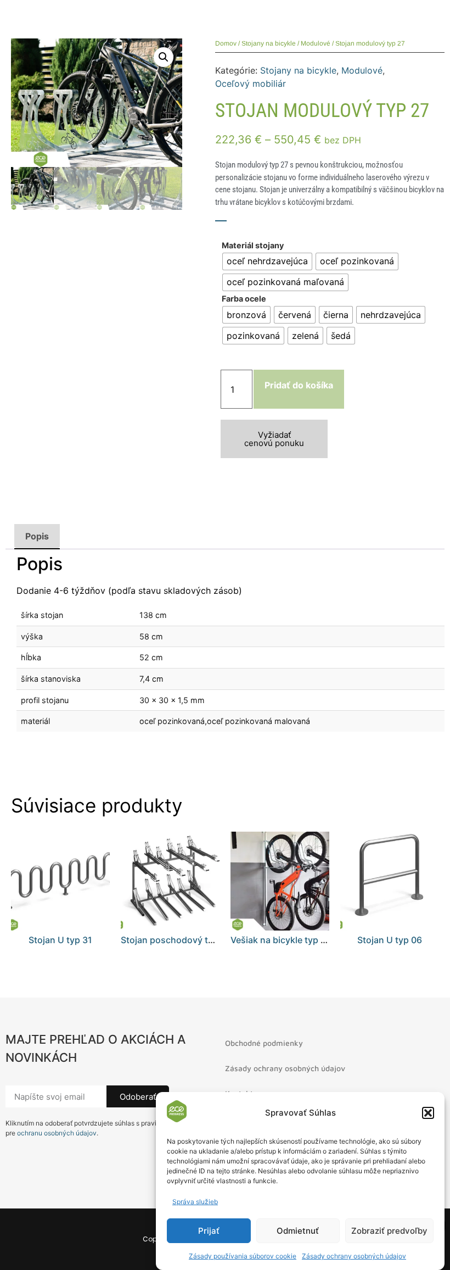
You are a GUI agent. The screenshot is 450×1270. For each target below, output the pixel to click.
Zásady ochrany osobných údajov (354, 1256)
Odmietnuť (298, 1231)
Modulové (315, 43)
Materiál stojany (253, 245)
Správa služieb (195, 1201)
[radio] (267, 261)
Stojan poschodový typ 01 (175, 939)
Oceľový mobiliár (250, 83)
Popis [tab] (37, 536)
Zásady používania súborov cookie (242, 1256)
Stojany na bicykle (268, 43)
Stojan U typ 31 (60, 939)
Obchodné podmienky (264, 1043)
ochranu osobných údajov (57, 1133)
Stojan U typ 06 (389, 939)
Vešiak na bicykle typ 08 (280, 939)
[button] (428, 1112)
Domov (226, 43)
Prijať (209, 1231)
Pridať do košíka (299, 385)
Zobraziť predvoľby (389, 1231)
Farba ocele (244, 299)
